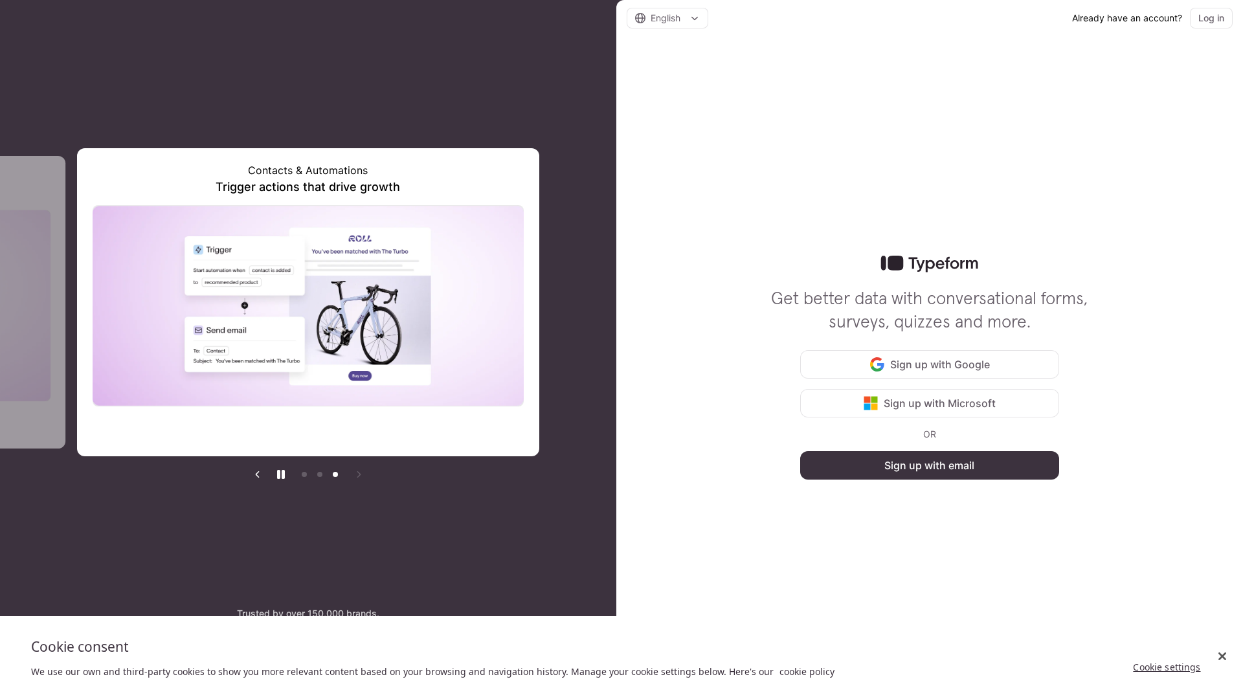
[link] (929, 264)
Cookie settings (1166, 667)
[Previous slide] (257, 474)
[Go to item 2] (320, 474)
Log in (1211, 17)
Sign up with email (929, 465)
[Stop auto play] (281, 474)
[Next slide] (358, 474)
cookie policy (806, 671)
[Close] (1222, 656)
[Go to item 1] (304, 474)
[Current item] (335, 474)
